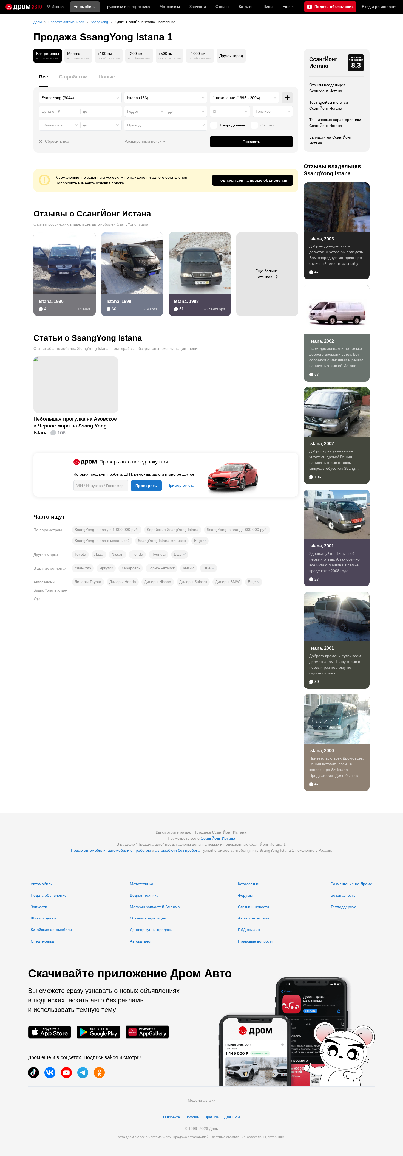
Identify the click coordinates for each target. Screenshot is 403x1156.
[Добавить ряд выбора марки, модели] (287, 97)
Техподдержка (343, 907)
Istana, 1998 (186, 301)
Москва (57, 7)
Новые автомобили (88, 850)
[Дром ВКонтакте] (49, 1072)
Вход (380, 6)
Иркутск (106, 568)
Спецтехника (42, 941)
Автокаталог (141, 941)
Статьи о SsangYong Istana (87, 337)
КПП (216, 111)
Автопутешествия (253, 918)
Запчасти (197, 6)
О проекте (171, 1117)
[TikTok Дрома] (33, 1072)
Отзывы (222, 6)
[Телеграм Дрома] (82, 1072)
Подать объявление (49, 895)
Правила (212, 1117)
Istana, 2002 (321, 341)
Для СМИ (232, 1117)
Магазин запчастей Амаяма (155, 907)
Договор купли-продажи (151, 929)
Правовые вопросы (255, 941)
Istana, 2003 (321, 239)
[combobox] (80, 97)
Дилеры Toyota (88, 582)
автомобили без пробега (177, 850)
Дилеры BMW (227, 582)
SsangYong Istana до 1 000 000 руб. (107, 529)
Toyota (80, 554)
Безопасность (343, 895)
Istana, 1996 (51, 301)
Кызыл (188, 568)
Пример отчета (180, 485)
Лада (98, 554)
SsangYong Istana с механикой (102, 540)
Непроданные (232, 125)
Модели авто (199, 1100)
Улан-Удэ (83, 568)
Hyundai (158, 554)
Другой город (231, 56)
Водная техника (144, 895)
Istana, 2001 (321, 546)
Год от (132, 111)
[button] (200, 541)
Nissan (117, 554)
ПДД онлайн (249, 929)
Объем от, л (52, 125)
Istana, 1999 (119, 301)
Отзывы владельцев (148, 918)
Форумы (245, 895)
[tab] (43, 80)
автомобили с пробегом (129, 850)
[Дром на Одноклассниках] (99, 1072)
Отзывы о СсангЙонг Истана (92, 213)
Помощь (192, 1117)
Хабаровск (130, 568)
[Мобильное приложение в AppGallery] (147, 1032)
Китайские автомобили (51, 929)
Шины (267, 6)
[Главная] (23, 7)
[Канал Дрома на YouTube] (66, 1072)
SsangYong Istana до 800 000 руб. (237, 529)
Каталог (246, 6)
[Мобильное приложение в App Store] (49, 1032)
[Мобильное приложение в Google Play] (98, 1032)
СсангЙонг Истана (323, 62)
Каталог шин (249, 884)
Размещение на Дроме (351, 884)
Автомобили (85, 6)
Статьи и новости (253, 907)
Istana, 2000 (321, 750)
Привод (134, 125)
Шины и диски (43, 918)
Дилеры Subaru (193, 582)
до (170, 111)
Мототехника (141, 884)
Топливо (263, 111)
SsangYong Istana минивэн (162, 540)
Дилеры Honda (122, 582)
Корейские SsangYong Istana (172, 529)
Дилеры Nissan (157, 582)
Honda (137, 554)
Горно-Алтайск (161, 568)
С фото (267, 125)
